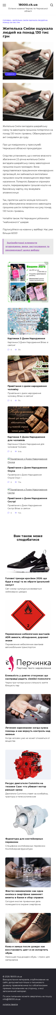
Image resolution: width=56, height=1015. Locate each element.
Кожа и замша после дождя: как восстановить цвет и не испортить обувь (26, 949)
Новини (10, 74)
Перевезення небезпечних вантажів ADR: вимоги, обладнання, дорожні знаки (27, 637)
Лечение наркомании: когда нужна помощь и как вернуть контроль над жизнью (27, 730)
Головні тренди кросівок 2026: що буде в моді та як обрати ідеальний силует (27, 581)
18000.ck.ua (28, 5)
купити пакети (10, 1004)
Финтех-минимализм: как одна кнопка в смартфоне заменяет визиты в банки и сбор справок (24, 894)
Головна (7, 20)
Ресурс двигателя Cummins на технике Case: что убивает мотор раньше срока (25, 786)
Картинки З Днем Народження (26, 338)
